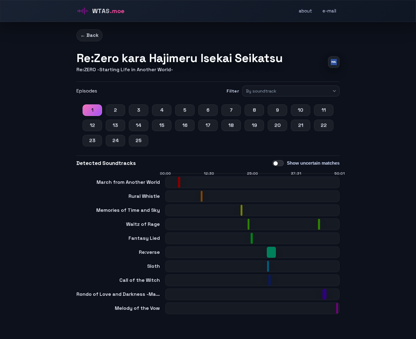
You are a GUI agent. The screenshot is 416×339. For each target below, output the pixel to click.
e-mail (329, 11)
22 (324, 125)
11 (324, 110)
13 (115, 125)
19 (254, 125)
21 (300, 125)
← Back (89, 35)
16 (185, 125)
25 (139, 140)
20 (277, 125)
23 (92, 140)
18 (231, 125)
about (305, 11)
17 (208, 125)
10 (300, 110)
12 (92, 125)
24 (115, 140)
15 (161, 125)
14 (138, 125)
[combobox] (288, 91)
